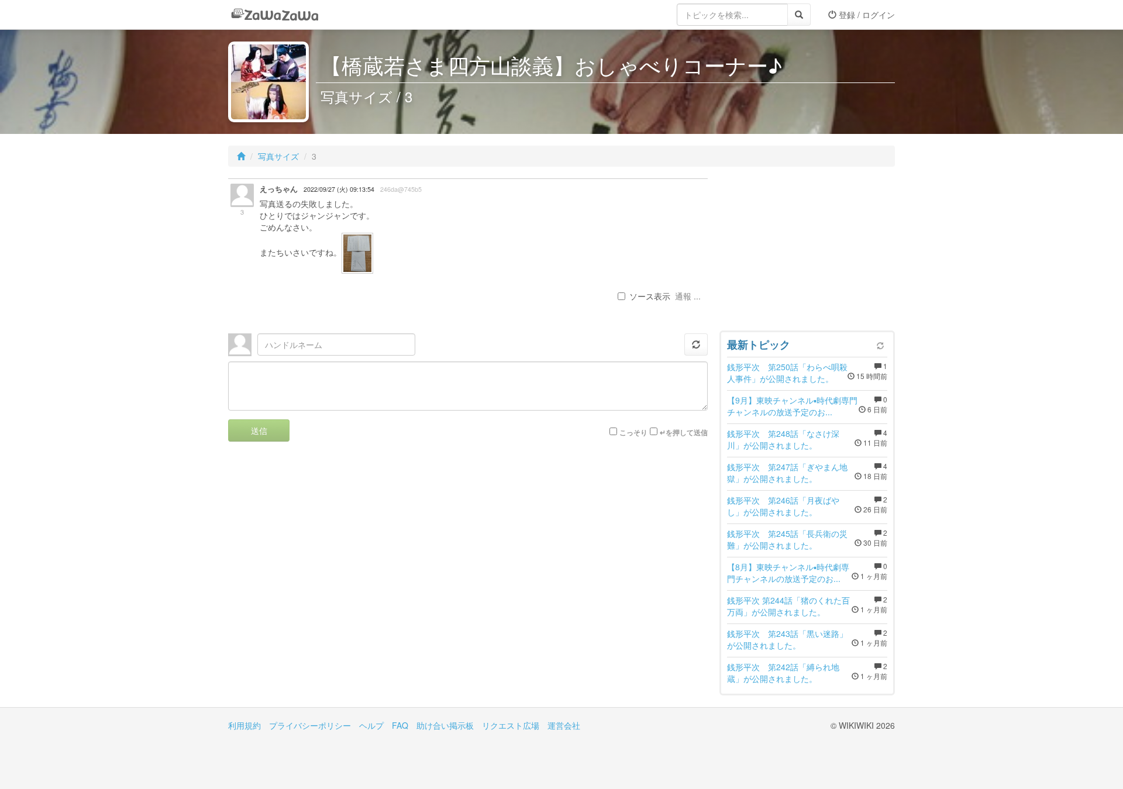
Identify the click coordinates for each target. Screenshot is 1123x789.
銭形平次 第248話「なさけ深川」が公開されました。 (783, 439)
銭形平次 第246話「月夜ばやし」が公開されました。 (783, 506)
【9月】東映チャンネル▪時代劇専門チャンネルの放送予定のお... (792, 406)
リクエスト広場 (510, 725)
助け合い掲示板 (445, 725)
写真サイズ (278, 156)
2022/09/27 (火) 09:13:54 (339, 189)
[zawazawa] (274, 14)
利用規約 (244, 725)
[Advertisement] (807, 251)
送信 (259, 430)
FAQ (400, 725)
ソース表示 (649, 296)
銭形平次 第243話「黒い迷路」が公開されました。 (787, 639)
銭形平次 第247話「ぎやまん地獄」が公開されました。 (787, 472)
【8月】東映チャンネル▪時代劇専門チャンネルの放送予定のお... (788, 572)
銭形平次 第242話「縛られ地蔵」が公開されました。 (783, 672)
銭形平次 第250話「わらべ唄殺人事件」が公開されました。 (787, 372)
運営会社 (563, 725)
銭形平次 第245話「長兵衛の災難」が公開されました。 (787, 539)
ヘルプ (371, 725)
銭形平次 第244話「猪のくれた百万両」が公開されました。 (788, 606)
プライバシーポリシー (310, 725)
